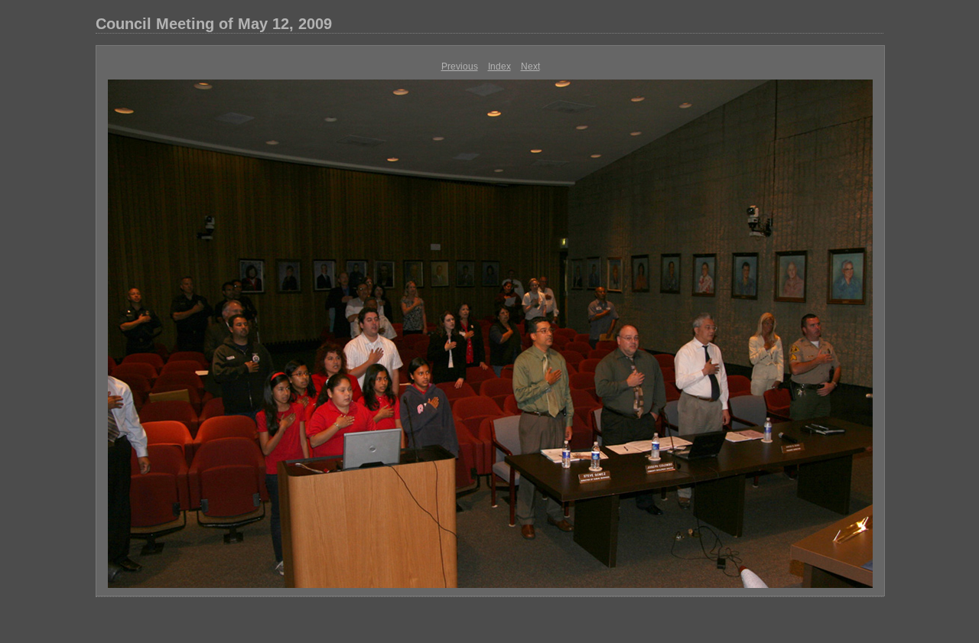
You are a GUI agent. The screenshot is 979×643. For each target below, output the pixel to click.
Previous (459, 66)
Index (499, 66)
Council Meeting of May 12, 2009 (214, 23)
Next (530, 66)
